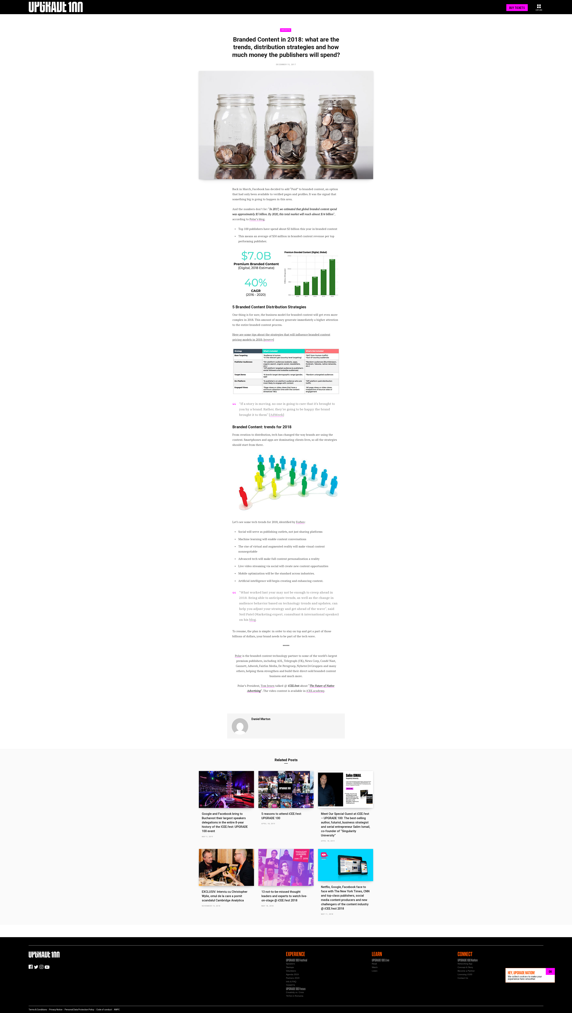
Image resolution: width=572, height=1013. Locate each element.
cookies (523, 976)
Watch (375, 967)
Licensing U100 (465, 974)
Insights (285, 30)
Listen (374, 971)
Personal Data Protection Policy (79, 1009)
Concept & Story (465, 967)
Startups (290, 967)
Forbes (300, 522)
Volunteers (291, 971)
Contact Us (463, 978)
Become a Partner (466, 971)
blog (252, 620)
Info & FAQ (291, 981)
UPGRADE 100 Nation (468, 960)
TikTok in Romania (294, 996)
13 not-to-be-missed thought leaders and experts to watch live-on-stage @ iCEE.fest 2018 (284, 896)
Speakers (290, 963)
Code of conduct (104, 1009)
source (268, 339)
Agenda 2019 (292, 974)
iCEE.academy (315, 691)
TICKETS (290, 985)
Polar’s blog (257, 219)
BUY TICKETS (517, 8)
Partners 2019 (292, 978)
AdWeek (276, 415)
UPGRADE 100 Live (380, 960)
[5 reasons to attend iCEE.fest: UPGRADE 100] (286, 789)
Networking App (465, 963)
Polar (238, 656)
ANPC (117, 1009)
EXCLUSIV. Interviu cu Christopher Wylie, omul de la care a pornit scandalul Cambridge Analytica (224, 896)
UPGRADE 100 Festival (296, 960)
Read (374, 963)
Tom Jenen (268, 686)
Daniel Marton (260, 719)
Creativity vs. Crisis (295, 992)
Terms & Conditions (38, 1009)
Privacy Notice (55, 1009)
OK (550, 971)
